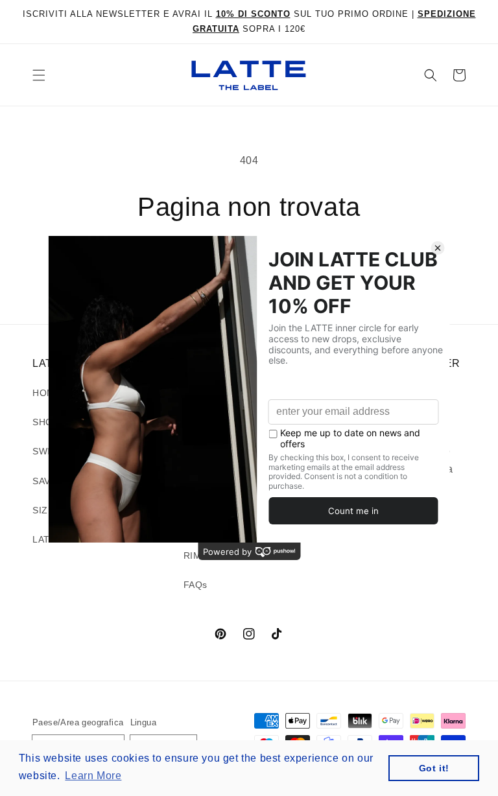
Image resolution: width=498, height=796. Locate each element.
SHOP (45, 422)
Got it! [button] (434, 768)
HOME (46, 393)
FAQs (196, 584)
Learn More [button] (93, 775)
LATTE (47, 539)
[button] (39, 75)
